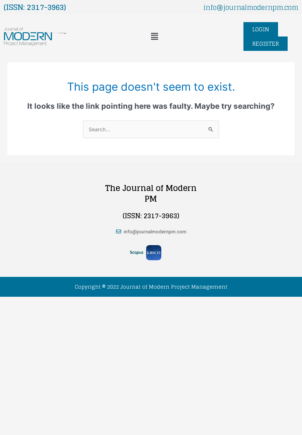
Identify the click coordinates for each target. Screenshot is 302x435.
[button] (154, 36)
